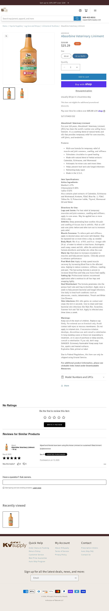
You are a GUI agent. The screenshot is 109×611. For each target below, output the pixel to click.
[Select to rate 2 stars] (50, 417)
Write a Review (54, 424)
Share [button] (66, 385)
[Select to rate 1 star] (45, 417)
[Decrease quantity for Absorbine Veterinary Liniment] (64, 67)
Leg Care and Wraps (32, 26)
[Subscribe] (75, 578)
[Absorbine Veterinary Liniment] (10, 519)
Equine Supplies (16, 26)
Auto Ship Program (37, 561)
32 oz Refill (80, 56)
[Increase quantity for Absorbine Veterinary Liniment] (77, 67)
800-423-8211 (89, 17)
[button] (83, 377)
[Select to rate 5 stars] (64, 417)
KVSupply (50, 596)
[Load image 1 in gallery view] (9, 93)
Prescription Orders (89, 548)
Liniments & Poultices (50, 26)
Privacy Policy (61, 554)
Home (5, 26)
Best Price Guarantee (38, 558)
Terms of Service (62, 551)
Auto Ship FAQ (87, 551)
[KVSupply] (4, 9)
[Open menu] (95, 10)
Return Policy (34, 551)
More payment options (84, 91)
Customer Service (36, 554)
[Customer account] (80, 10)
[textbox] (54, 482)
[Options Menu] (104, 464)
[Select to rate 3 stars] (54, 417)
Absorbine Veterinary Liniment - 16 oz (22, 448)
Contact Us (86, 554)
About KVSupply (62, 548)
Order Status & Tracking (39, 548)
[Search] (77, 18)
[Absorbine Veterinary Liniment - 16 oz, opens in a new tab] (6, 447)
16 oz (66, 56)
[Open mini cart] (86, 10)
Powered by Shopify (61, 596)
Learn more (37, 488)
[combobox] (41, 18)
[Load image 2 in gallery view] (22, 93)
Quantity (64, 62)
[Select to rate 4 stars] (59, 417)
